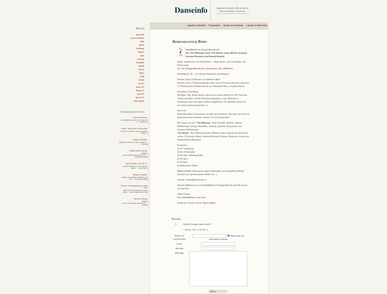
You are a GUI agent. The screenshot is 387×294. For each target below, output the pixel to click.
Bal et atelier (209, 203)
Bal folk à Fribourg (140, 199)
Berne (141, 45)
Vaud (142, 76)
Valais (141, 72)
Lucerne (140, 59)
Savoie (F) (140, 97)
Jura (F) (140, 94)
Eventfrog (193, 92)
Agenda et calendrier (196, 25)
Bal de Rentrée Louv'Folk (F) (136, 163)
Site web (179, 248)
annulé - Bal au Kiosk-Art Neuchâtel (134, 128)
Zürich (141, 79)
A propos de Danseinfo (256, 25)
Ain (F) (141, 83)
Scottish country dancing (138, 151)
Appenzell (140, 34)
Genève (141, 51)
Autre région (139, 100)
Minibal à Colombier (140, 140)
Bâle (142, 41)
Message (179, 253)
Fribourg (140, 48)
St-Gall (141, 66)
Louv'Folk (142, 168)
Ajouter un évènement (233, 25)
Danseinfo (191, 9)
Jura (142, 55)
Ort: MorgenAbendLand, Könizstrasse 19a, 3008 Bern (207, 68)
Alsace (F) (140, 87)
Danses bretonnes (140, 117)
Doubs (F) (140, 90)
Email (179, 244)
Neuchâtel (140, 62)
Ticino (141, 69)
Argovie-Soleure (137, 38)
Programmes (214, 25)
